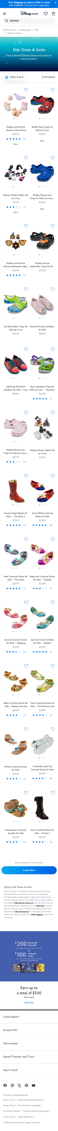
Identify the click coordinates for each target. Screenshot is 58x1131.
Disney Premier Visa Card (18, 1056)
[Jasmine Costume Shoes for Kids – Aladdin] (42, 619)
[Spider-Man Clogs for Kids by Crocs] (42, 106)
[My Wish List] (46, 14)
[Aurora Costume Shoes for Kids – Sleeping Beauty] (15, 619)
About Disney (8, 1117)
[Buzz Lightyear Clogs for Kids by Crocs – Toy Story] (42, 365)
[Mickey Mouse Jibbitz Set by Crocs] (42, 427)
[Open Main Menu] (4, 14)
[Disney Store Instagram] (12, 1085)
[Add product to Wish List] (26, 90)
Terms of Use (8, 1100)
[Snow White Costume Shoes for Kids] (42, 492)
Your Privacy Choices (11, 1111)
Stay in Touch (10, 1070)
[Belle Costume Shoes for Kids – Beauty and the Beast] (15, 682)
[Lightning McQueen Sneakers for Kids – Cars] (15, 365)
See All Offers (44, 5)
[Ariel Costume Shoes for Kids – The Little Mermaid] (15, 555)
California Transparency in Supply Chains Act (21, 1122)
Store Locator (10, 1043)
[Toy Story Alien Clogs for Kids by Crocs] (15, 305)
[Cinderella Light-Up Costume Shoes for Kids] (42, 745)
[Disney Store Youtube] (33, 1085)
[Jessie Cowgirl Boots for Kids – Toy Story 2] (15, 492)
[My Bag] (53, 14)
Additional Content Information (30, 1100)
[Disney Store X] (19, 1085)
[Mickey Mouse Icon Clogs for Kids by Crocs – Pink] (15, 429)
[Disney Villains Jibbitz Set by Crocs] (15, 189)
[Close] (54, 3)
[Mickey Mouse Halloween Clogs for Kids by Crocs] (42, 242)
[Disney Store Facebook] (5, 1085)
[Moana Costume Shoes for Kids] (15, 758)
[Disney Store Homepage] (29, 14)
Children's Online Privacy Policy (35, 1111)
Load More (29, 870)
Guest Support (11, 1016)
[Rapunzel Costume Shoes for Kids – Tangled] (42, 555)
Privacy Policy (8, 1105)
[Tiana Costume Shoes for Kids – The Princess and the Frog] (42, 682)
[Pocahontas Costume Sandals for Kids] (15, 809)
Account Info (10, 1030)
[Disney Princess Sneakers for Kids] (42, 305)
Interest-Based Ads (25, 1117)
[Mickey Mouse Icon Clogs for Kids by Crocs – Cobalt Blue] (42, 174)
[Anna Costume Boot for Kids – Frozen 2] (42, 809)
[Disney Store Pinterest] (26, 1085)
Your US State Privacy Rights (28, 1105)
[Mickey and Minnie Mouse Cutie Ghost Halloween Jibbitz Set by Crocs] (15, 120)
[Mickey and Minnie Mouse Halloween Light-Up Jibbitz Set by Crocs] (15, 242)
